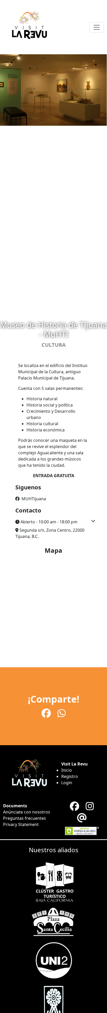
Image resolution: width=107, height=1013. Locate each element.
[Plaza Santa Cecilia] (53, 921)
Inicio (66, 770)
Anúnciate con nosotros (26, 812)
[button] (53, 522)
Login (66, 782)
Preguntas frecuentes (24, 818)
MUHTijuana (33, 499)
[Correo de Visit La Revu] (82, 817)
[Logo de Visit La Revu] (29, 27)
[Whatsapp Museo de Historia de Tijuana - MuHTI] (61, 713)
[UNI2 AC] (53, 959)
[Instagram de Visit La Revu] (90, 806)
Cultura (54, 344)
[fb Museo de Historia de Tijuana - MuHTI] (47, 713)
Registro (69, 776)
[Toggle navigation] (96, 27)
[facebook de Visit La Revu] (76, 806)
